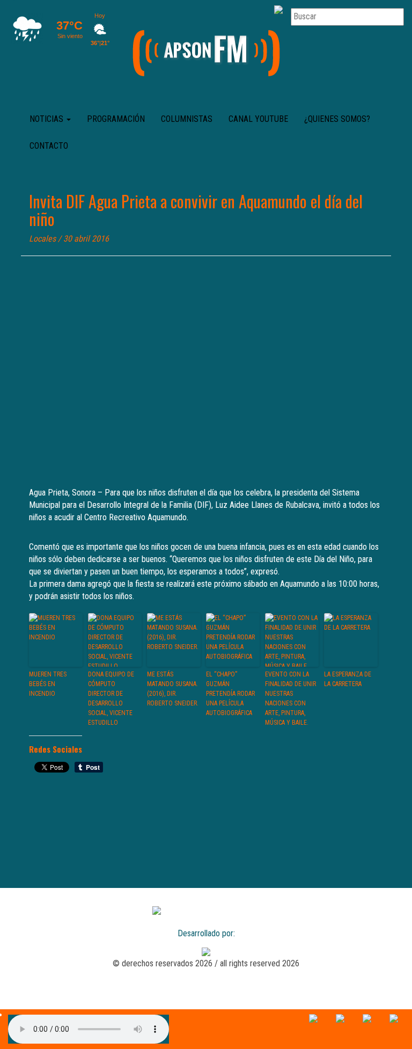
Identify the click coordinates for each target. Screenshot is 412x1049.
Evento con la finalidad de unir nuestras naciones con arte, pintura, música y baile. (290, 698)
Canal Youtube (258, 119)
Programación (116, 119)
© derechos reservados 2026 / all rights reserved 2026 (206, 963)
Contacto (49, 146)
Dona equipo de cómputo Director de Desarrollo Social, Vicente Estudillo (111, 698)
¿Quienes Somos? (337, 119)
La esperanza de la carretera (347, 679)
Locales (42, 239)
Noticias (47, 119)
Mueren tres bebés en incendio (48, 684)
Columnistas (186, 119)
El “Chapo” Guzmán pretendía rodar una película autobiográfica (230, 694)
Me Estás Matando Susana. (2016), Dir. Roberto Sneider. (172, 689)
